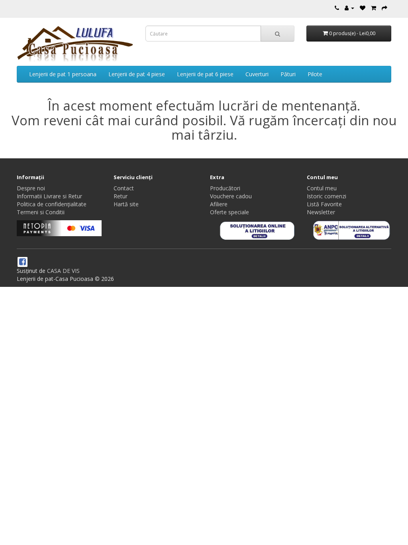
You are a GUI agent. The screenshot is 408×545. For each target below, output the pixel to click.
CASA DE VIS (63, 270)
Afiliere (219, 204)
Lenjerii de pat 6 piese (205, 74)
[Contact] (337, 8)
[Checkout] (384, 8)
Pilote (315, 74)
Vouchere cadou (231, 196)
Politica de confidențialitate (51, 204)
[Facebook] (22, 262)
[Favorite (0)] (362, 8)
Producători (225, 188)
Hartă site (126, 204)
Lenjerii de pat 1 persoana (62, 74)
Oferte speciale (229, 212)
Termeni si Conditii (41, 212)
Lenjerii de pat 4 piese (136, 74)
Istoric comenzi (326, 196)
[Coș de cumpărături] (373, 8)
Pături (288, 74)
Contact (124, 188)
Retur (121, 196)
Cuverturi (257, 74)
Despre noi (31, 188)
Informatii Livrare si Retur (49, 196)
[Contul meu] (349, 8)
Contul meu (322, 188)
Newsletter (321, 212)
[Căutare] (277, 33)
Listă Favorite (324, 204)
